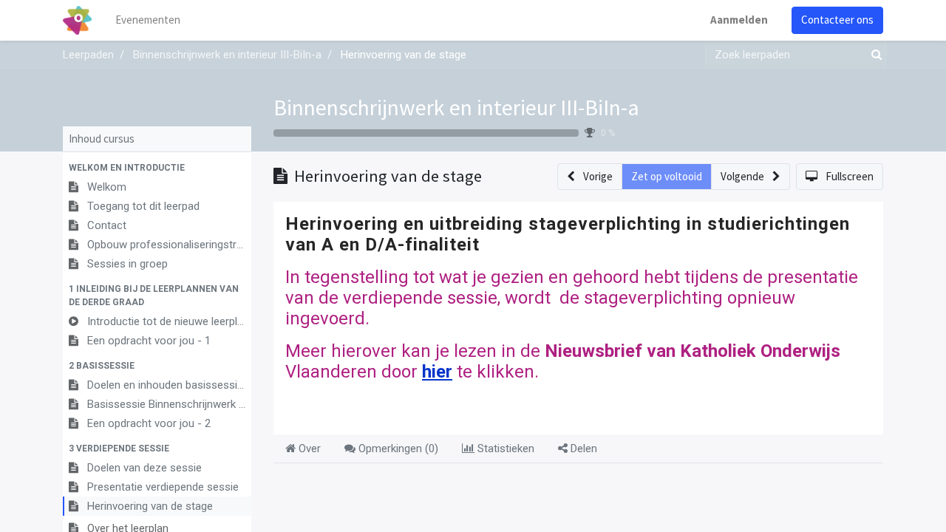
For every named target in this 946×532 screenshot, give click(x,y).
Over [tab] (308, 448)
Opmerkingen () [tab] (396, 448)
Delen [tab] (582, 448)
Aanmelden (739, 20)
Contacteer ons (837, 20)
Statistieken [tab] (504, 448)
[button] (157, 167)
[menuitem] (147, 20)
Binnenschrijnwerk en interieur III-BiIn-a (456, 107)
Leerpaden (88, 54)
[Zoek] (873, 55)
